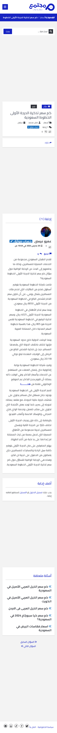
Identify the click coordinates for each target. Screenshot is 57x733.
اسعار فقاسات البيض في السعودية (33, 628)
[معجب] (49, 131)
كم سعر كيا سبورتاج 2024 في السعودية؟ (30, 617)
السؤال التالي (29, 646)
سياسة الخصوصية (46, 727)
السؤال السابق (27, 642)
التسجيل (23, 492)
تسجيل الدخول (35, 492)
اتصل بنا (32, 727)
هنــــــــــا (25, 384)
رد (38, 254)
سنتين (20, 122)
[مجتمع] (42, 6)
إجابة (45, 127)
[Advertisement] (28, 68)
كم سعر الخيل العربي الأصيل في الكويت (29, 599)
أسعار (42, 17)
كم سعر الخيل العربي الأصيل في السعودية (29, 588)
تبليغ (33, 106)
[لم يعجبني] (46, 131)
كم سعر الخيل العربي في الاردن (28, 608)
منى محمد (33, 122)
